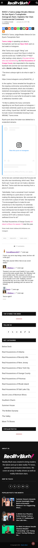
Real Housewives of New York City (16, 368)
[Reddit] (9, 28)
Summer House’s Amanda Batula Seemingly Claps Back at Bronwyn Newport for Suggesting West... (25, 503)
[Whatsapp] (18, 28)
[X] (6, 28)
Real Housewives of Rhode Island (15, 384)
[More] (3, 31)
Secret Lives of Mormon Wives (14, 395)
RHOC (4, 238)
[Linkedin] (12, 28)
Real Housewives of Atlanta (13, 352)
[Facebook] (3, 28)
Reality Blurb (24, 545)
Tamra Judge (7, 41)
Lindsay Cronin (8, 22)
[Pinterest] (15, 28)
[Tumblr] (21, 28)
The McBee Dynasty (10, 411)
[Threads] (33, 28)
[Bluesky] (30, 28)
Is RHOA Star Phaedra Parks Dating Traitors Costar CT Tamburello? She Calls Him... (25, 517)
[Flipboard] (27, 28)
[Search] (36, 2)
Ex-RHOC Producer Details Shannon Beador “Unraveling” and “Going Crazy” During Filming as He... (26, 530)
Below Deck (6, 346)
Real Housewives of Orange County (16, 373)
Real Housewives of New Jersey (15, 363)
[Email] (24, 28)
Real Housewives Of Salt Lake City (16, 389)
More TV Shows (8, 421)
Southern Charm (8, 400)
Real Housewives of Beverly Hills (15, 357)
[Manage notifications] (33, 543)
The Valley (6, 416)
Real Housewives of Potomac (14, 379)
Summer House (8, 405)
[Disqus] (19, 274)
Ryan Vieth (24, 44)
